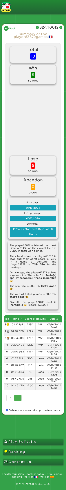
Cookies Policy (35, 474)
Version (29, 476)
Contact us (20, 462)
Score (29, 318)
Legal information (13, 474)
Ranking (17, 476)
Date (53, 318)
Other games (54, 474)
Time (16, 318)
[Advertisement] (33, 120)
